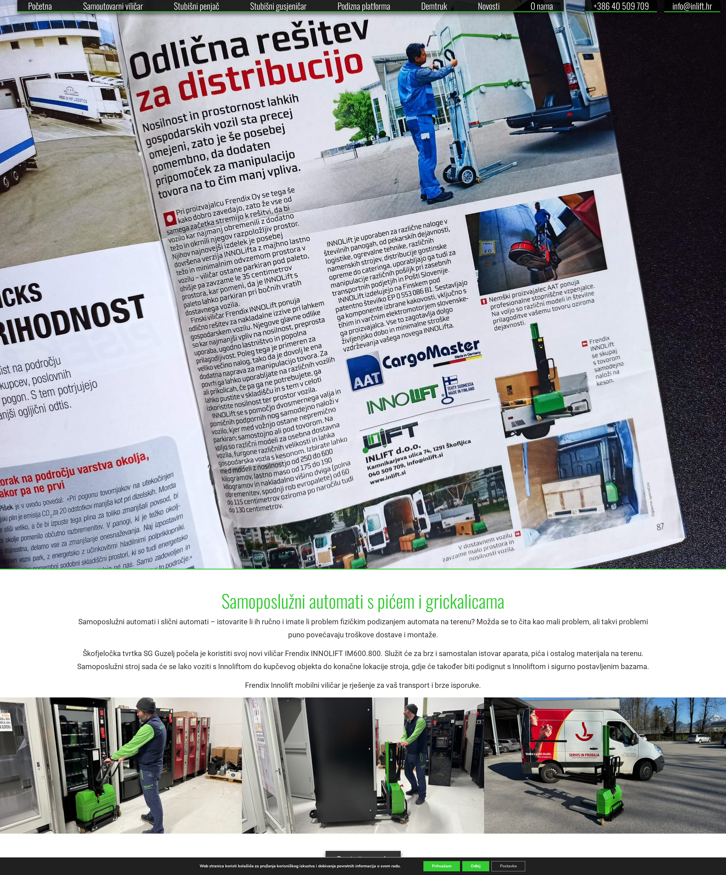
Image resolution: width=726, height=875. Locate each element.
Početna (40, 5)
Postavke (508, 866)
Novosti (489, 5)
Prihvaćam (441, 866)
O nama (542, 5)
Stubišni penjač (196, 5)
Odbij (476, 866)
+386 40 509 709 (621, 5)
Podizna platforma (363, 5)
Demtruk (434, 5)
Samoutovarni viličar (113, 5)
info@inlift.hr (692, 5)
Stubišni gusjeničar (278, 5)
